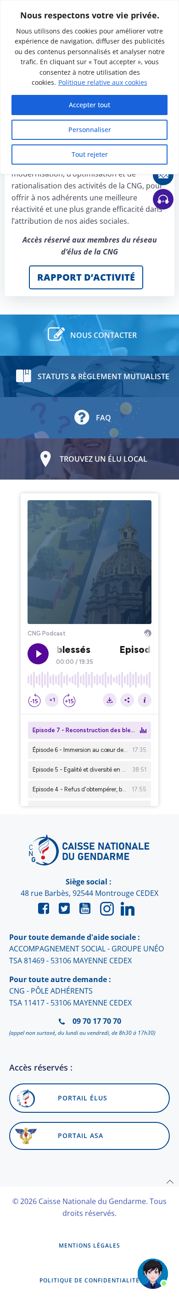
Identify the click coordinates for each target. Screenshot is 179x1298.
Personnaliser (89, 129)
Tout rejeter (90, 154)
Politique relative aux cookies (102, 82)
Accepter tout (89, 104)
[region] (89, 87)
